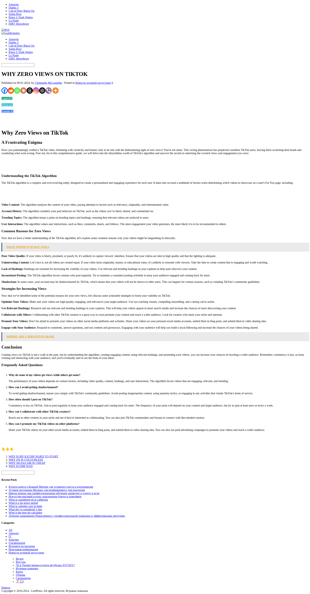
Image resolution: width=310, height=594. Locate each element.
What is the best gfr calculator (25, 512)
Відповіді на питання (22, 546)
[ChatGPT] (42, 90)
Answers (14, 4)
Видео (20, 558)
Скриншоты (23, 578)
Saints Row (15, 14)
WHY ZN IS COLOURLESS (26, 459)
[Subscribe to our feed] (5, 29)
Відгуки (21, 561)
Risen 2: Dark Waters (21, 17)
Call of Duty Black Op (21, 10)
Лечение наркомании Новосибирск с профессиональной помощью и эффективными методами (67, 515)
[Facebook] (4, 90)
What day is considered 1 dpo (25, 509)
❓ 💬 (20, 581)
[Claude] (23, 90)
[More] (55, 90)
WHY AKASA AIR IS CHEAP (27, 462)
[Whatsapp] (17, 90)
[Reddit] (11, 90)
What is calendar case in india (25, 506)
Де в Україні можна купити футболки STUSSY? (45, 565)
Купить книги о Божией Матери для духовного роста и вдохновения (51, 486)
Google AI (7, 111)
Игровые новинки (27, 568)
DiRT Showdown (19, 23)
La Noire (14, 20)
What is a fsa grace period (23, 502)
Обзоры (20, 574)
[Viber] (48, 90)
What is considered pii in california (28, 499)
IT (10, 536)
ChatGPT (6, 98)
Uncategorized (17, 542)
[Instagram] (36, 90)
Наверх (5, 587)
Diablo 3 (13, 7)
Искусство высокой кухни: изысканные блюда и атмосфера (45, 496)
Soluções (14, 539)
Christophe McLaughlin (48, 82)
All (10, 530)
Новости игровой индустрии (93, 82)
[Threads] (30, 90)
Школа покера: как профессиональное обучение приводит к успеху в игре (54, 493)
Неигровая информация (23, 549)
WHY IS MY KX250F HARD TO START (33, 456)
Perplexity (7, 104)
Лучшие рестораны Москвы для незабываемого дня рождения (47, 490)
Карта (19, 571)
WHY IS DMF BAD (21, 466)
